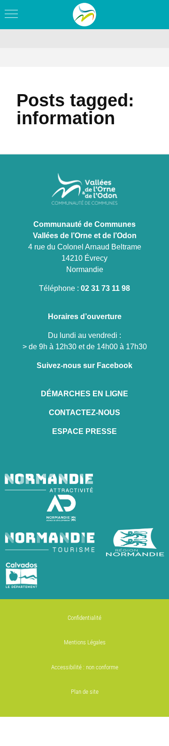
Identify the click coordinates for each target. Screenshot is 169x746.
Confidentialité (84, 617)
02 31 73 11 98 (105, 288)
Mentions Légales (85, 642)
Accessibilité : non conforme (84, 667)
